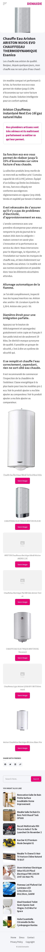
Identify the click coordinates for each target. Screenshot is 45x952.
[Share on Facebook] (5, 764)
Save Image (23, 481)
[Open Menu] (4, 3)
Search (36, 779)
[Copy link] (20, 764)
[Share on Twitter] (10, 764)
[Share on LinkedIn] (15, 764)
